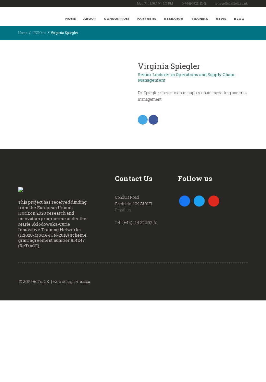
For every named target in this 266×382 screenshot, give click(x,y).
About (89, 18)
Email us (123, 210)
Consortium (116, 18)
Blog (239, 18)
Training (199, 18)
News (221, 18)
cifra (85, 281)
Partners (146, 18)
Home (70, 18)
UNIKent (39, 32)
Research (173, 18)
